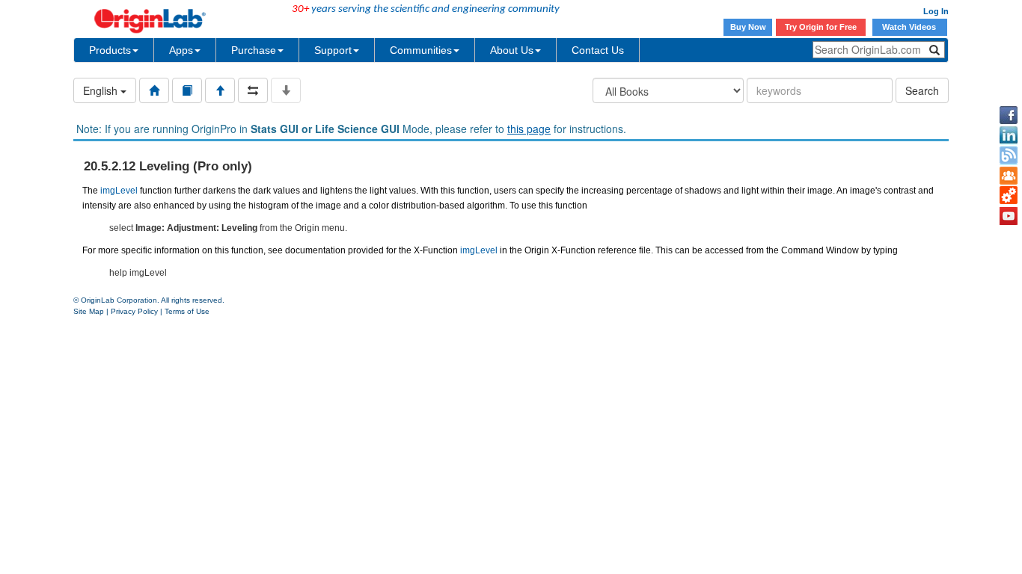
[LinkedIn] (1008, 135)
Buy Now (748, 26)
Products (110, 50)
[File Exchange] (1008, 196)
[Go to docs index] (154, 90)
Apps (181, 50)
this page (529, 128)
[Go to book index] (187, 90)
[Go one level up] (220, 90)
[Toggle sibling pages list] (253, 90)
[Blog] (1008, 155)
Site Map (88, 311)
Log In (936, 11)
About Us (511, 50)
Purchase (253, 50)
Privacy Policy (134, 311)
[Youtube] (1008, 216)
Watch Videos (910, 26)
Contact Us (598, 50)
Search (922, 90)
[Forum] (1008, 175)
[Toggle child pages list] (286, 90)
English (101, 90)
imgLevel (119, 190)
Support (333, 50)
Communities (421, 50)
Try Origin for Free (821, 26)
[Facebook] (1008, 115)
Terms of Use (187, 311)
